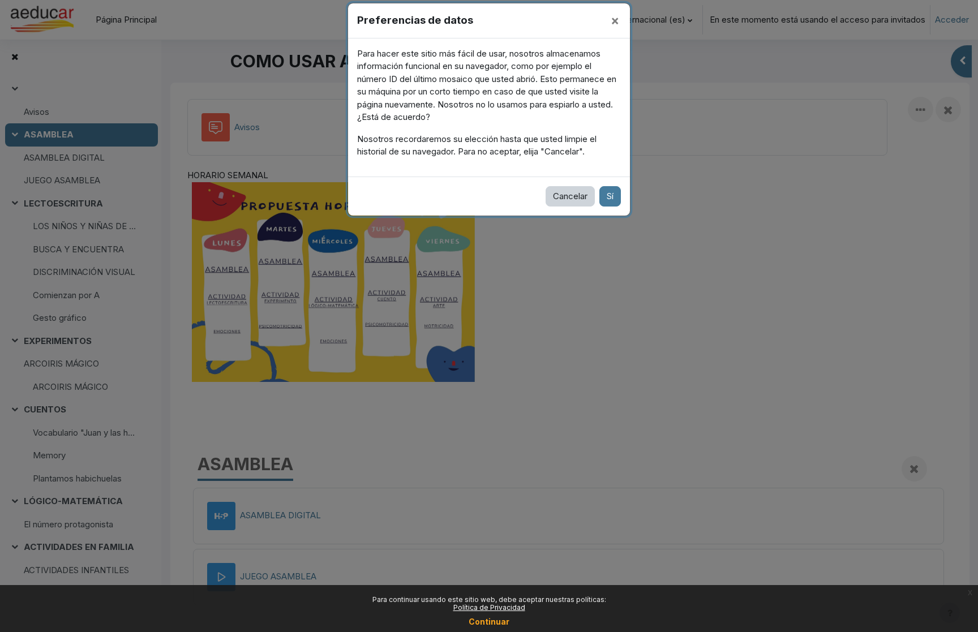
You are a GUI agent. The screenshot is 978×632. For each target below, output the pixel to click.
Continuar (489, 621)
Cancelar (570, 196)
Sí (610, 196)
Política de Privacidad (489, 607)
